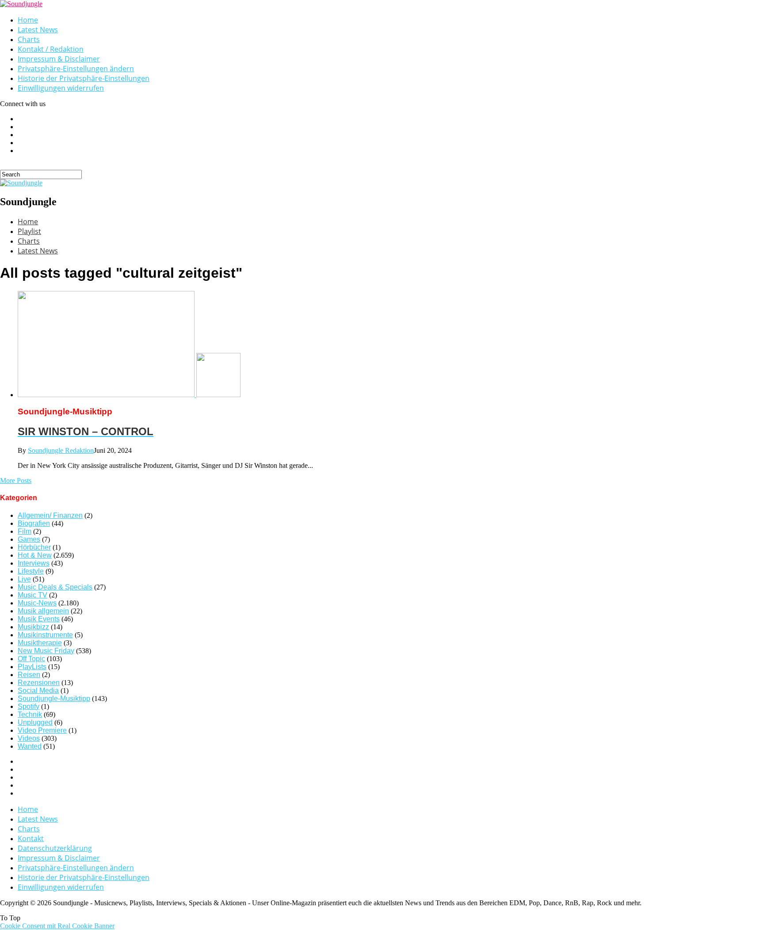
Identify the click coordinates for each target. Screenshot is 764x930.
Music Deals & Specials (55, 587)
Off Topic (31, 658)
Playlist (29, 231)
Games (29, 539)
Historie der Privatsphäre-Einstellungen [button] (83, 78)
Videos (29, 738)
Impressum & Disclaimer (59, 59)
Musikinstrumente (45, 635)
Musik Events (39, 619)
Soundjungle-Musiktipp (54, 698)
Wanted (30, 746)
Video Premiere (42, 730)
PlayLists (32, 666)
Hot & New (35, 555)
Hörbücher (34, 547)
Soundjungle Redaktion (61, 450)
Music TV (32, 595)
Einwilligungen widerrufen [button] (61, 88)
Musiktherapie (40, 643)
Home (28, 20)
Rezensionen (39, 682)
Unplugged (35, 722)
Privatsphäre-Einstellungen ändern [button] (76, 68)
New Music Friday (46, 650)
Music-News (37, 603)
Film (24, 531)
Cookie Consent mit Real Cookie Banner (57, 926)
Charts (29, 39)
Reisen (29, 674)
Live (24, 579)
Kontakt (31, 838)
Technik (30, 714)
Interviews (34, 563)
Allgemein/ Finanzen (50, 515)
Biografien (34, 523)
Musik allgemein (43, 611)
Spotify (28, 706)
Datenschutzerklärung (55, 848)
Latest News (38, 29)
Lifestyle (31, 571)
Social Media (38, 690)
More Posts (15, 480)
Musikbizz (33, 627)
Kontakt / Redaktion (51, 49)
